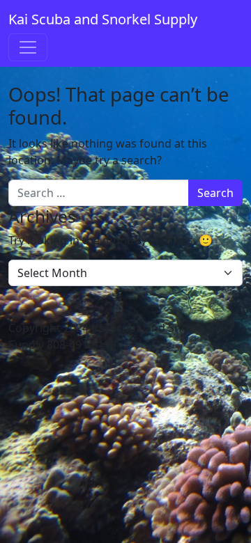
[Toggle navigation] (27, 47)
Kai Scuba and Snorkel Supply (102, 19)
